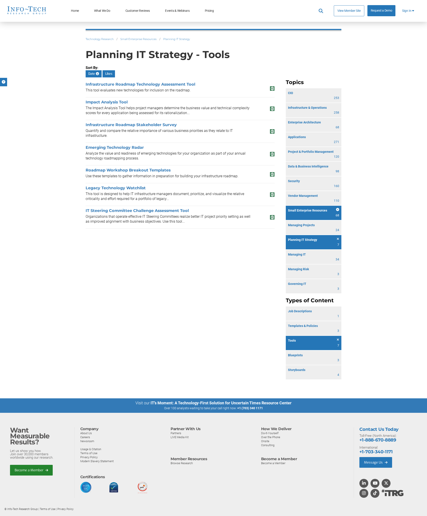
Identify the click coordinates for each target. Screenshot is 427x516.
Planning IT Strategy (176, 39)
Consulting (267, 445)
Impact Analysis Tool (107, 102)
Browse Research (182, 463)
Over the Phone (270, 437)
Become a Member (29, 470)
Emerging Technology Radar (115, 147)
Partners (176, 433)
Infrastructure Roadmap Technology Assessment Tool (140, 84)
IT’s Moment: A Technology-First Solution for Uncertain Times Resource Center (221, 403)
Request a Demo (381, 10)
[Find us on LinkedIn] (363, 484)
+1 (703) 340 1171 (250, 408)
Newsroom (87, 441)
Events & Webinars (177, 11)
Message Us (374, 462)
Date (92, 74)
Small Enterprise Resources (138, 39)
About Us (86, 433)
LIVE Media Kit (180, 437)
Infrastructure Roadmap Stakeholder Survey (131, 124)
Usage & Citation (90, 449)
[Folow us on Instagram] (363, 494)
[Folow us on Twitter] (386, 484)
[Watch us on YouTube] (375, 484)
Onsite (265, 441)
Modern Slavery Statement (97, 461)
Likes (108, 74)
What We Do (102, 11)
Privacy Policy (89, 457)
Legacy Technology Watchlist (116, 187)
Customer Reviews (137, 11)
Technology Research (100, 39)
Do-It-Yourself (269, 433)
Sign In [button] (407, 11)
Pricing (209, 11)
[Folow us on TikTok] (375, 494)
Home (75, 11)
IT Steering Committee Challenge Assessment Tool (137, 210)
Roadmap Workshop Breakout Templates (128, 170)
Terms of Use (88, 453)
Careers (85, 437)
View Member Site (349, 10)
